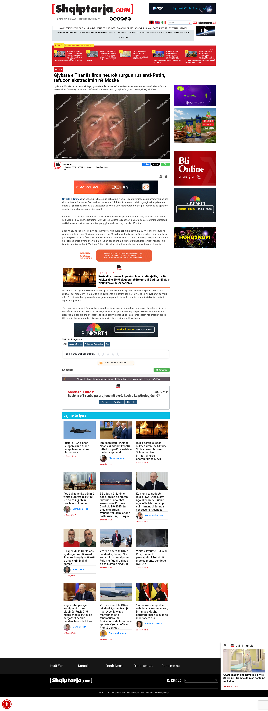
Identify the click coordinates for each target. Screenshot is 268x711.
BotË (155, 28)
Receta (135, 33)
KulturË (163, 28)
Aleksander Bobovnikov (94, 344)
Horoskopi (144, 33)
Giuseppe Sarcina (154, 515)
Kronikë (58, 69)
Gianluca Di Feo (81, 509)
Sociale (69, 33)
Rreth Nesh (114, 666)
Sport (130, 28)
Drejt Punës (79, 33)
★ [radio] (99, 354)
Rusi (107, 344)
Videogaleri (173, 33)
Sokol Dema (79, 569)
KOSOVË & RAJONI (143, 28)
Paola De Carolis (153, 623)
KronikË (91, 28)
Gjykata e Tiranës (71, 199)
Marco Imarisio (116, 458)
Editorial (173, 28)
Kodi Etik (57, 666)
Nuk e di (130, 402)
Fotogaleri (162, 33)
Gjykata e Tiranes (75, 344)
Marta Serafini (80, 627)
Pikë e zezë (184, 33)
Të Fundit (61, 33)
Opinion (183, 28)
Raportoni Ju (143, 666)
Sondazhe (123, 38)
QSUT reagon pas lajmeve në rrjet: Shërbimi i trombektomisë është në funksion (244, 678)
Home (61, 28)
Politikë (101, 28)
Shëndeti (110, 28)
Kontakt (84, 666)
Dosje (153, 33)
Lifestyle (113, 33)
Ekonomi (121, 28)
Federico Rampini (118, 633)
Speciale (90, 33)
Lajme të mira (101, 33)
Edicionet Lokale (74, 28)
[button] (7, 704)
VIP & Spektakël (124, 33)
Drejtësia (117, 402)
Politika (105, 402)
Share (147, 164)
